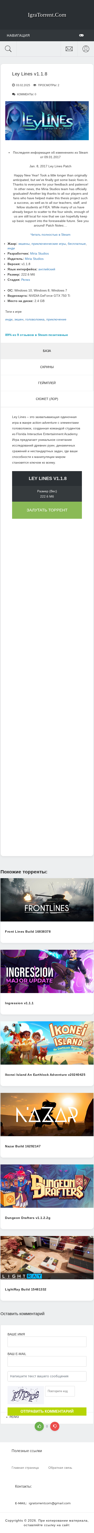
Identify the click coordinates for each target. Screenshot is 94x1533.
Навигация (18, 35)
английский (46, 269)
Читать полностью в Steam (50, 234)
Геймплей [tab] (47, 383)
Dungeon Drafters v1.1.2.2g (27, 1218)
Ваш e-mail (17, 1354)
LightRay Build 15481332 (26, 1289)
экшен (19, 319)
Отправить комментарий (47, 1411)
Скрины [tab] (47, 367)
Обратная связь (60, 1467)
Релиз (25, 279)
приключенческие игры (48, 243)
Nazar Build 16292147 (23, 1146)
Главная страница (25, 1467)
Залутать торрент (47, 510)
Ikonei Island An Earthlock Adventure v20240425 (45, 1074)
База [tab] (47, 351)
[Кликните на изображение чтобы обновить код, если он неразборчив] (26, 1395)
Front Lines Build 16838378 (28, 931)
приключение (56, 319)
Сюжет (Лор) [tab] (47, 399)
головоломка (34, 319)
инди (11, 248)
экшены (24, 243)
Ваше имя (16, 1334)
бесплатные (77, 243)
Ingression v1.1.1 (19, 1003)
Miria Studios (39, 253)
